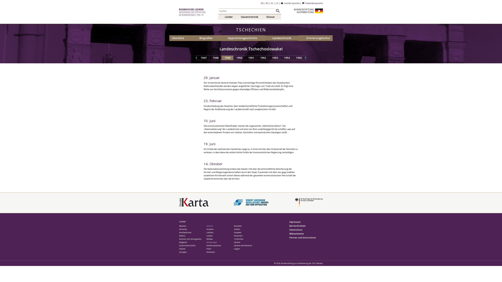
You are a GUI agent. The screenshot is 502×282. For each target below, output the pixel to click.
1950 (239, 58)
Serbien (237, 229)
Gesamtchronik (249, 16)
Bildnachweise (296, 233)
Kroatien (210, 229)
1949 (227, 58)
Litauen (209, 235)
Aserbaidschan (185, 232)
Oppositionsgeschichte (242, 38)
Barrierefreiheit (297, 225)
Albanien (182, 226)
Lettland (209, 232)
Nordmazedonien (213, 245)
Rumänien (210, 252)
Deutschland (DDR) (187, 245)
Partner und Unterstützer (302, 237)
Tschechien (238, 239)
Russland (237, 226)
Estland (182, 249)
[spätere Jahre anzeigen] (305, 58)
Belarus (182, 235)
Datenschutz (296, 229)
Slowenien (238, 235)
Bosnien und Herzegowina (190, 239)
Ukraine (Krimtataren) (243, 245)
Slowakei (237, 232)
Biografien (206, 38)
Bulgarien (183, 242)
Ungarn (237, 249)
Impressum (295, 222)
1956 (299, 58)
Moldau (209, 239)
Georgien (183, 252)
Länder (229, 16)
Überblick (178, 38)
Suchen (278, 11)
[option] (204, 58)
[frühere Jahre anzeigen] (196, 58)
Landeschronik (281, 38)
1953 (275, 58)
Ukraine (237, 242)
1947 (204, 58)
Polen (208, 249)
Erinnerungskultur (318, 38)
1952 (263, 58)
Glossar (270, 16)
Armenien (183, 229)
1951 (251, 58)
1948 (215, 58)
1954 (287, 58)
